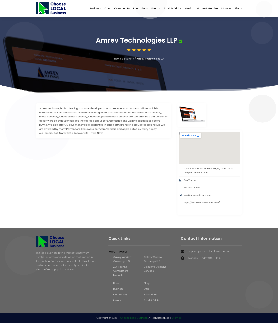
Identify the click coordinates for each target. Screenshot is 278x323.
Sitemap (176, 317)
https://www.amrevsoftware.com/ (202, 202)
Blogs (238, 8)
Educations (140, 8)
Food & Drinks (172, 8)
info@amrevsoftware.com (197, 195)
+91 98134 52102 (192, 187)
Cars (107, 8)
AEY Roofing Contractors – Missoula (121, 271)
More (224, 8)
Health (189, 8)
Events (155, 8)
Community (122, 8)
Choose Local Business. (134, 317)
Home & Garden (207, 8)
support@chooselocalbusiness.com (209, 251)
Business (95, 8)
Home (117, 58)
